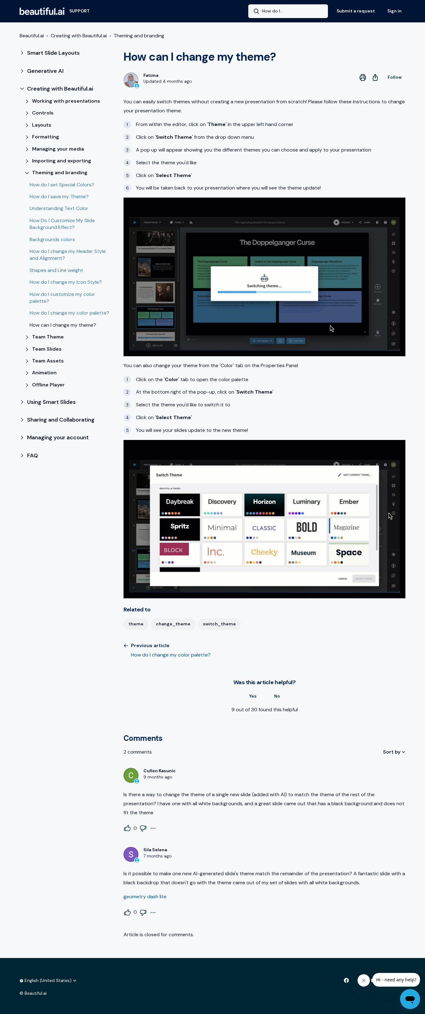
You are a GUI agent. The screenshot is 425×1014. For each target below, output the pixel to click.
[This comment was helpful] (127, 828)
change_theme (173, 624)
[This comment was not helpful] (143, 828)
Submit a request (356, 11)
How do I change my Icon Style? (66, 282)
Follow (395, 77)
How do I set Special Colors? (62, 184)
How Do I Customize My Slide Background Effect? (62, 224)
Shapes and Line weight (56, 270)
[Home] (42, 11)
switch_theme (219, 624)
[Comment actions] (153, 828)
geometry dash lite (145, 896)
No (277, 696)
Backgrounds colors (52, 239)
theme (135, 624)
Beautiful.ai (32, 35)
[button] (67, 53)
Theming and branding (139, 35)
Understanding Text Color (59, 208)
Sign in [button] (394, 11)
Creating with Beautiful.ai (79, 35)
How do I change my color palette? (69, 313)
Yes (253, 696)
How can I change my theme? (63, 325)
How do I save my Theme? (59, 196)
